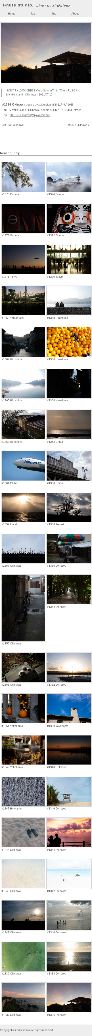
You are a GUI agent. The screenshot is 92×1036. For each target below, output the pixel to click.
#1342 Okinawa (56, 891)
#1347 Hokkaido (12, 808)
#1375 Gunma (10, 194)
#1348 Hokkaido (57, 767)
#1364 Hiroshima (57, 400)
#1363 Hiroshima (12, 441)
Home (11, 13)
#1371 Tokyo (9, 276)
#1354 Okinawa (56, 606)
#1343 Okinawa (11, 891)
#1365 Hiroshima (12, 400)
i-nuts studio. (18, 5)
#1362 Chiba (55, 441)
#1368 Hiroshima (57, 318)
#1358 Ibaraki (55, 524)
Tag (33, 13)
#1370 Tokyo (55, 276)
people (45, 110)
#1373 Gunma (10, 235)
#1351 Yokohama (12, 726)
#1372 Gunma (56, 235)
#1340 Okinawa (56, 932)
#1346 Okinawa (56, 808)
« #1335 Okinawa (13, 125)
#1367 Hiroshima (12, 359)
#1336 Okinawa (56, 1015)
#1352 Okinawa (56, 684)
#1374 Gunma (56, 194)
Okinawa (33, 110)
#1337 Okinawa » (79, 125)
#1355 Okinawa (11, 643)
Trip (54, 13)
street (77, 110)
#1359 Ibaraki (10, 524)
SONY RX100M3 (61, 110)
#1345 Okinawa (11, 850)
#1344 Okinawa (56, 850)
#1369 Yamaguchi (13, 318)
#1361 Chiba (9, 483)
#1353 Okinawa (11, 684)
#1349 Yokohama (12, 767)
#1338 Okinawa (56, 973)
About (75, 13)
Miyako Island (17, 110)
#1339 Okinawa (11, 973)
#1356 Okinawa (56, 565)
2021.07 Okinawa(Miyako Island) (30, 115)
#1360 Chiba (55, 483)
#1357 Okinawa (11, 565)
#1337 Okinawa (11, 1015)
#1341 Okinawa (11, 932)
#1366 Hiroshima (57, 359)
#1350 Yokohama (58, 726)
